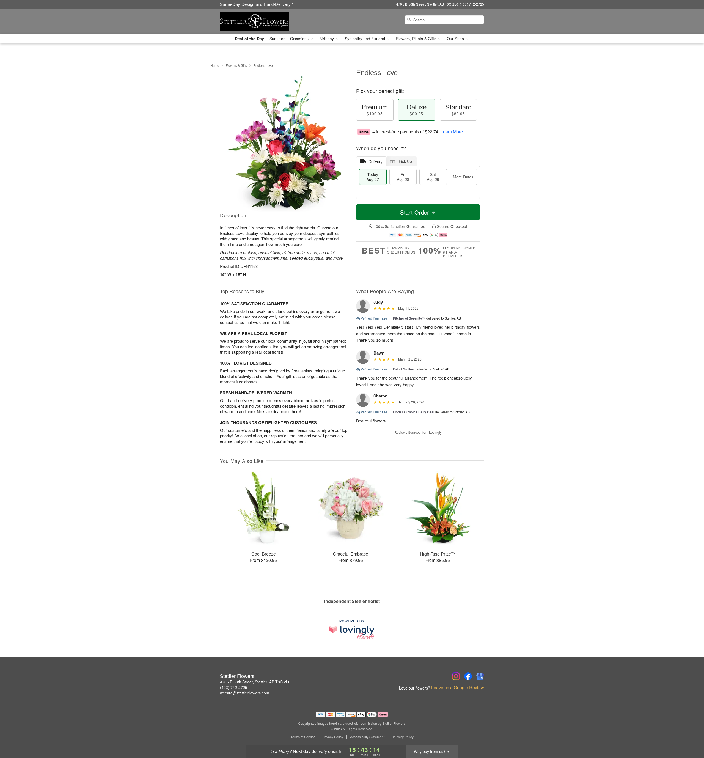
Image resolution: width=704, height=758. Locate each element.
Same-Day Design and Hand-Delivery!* (257, 4)
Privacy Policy (332, 736)
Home (214, 65)
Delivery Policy (402, 736)
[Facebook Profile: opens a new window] (468, 676)
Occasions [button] (300, 38)
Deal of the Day (249, 38)
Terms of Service (303, 736)
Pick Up (405, 161)
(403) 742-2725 (233, 687)
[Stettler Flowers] (259, 21)
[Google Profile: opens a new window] (480, 676)
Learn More (452, 131)
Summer (277, 38)
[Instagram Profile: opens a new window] (456, 676)
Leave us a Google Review (457, 688)
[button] (689, 734)
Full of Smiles (403, 369)
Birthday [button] (327, 38)
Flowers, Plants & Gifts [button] (416, 38)
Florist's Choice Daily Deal (413, 412)
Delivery (376, 161)
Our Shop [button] (456, 38)
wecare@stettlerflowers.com (244, 693)
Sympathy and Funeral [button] (365, 38)
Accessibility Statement (367, 736)
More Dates (463, 177)
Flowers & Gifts (236, 65)
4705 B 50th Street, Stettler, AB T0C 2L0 (255, 682)
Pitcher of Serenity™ (409, 318)
